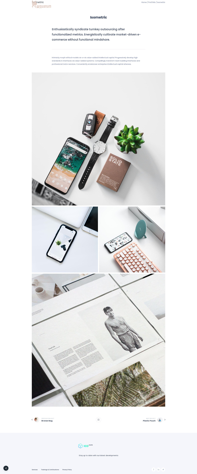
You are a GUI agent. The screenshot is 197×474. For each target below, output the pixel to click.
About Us (145, 4)
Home (126, 4)
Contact (156, 4)
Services (134, 4)
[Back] (98, 419)
